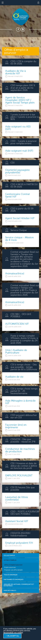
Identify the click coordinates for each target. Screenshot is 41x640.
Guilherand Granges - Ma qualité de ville (20, 16)
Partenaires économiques (13, 579)
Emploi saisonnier (10, 567)
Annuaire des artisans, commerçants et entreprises (19, 585)
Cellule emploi (9, 555)
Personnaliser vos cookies (13, 632)
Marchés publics (10, 590)
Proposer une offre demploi (13, 570)
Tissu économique (10, 575)
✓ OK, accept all (12, 636)
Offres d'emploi (10, 560)
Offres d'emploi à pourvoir (13, 565)
